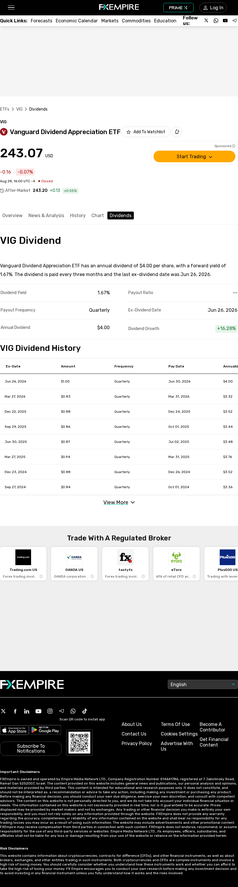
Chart (97, 215)
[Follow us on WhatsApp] (215, 20)
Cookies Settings (179, 734)
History (78, 215)
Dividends (120, 215)
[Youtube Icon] (38, 711)
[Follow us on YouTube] (225, 20)
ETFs (5, 109)
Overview (12, 215)
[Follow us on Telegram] (234, 20)
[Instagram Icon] (49, 711)
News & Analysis (46, 215)
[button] (11, 7)
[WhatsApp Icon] (73, 711)
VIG (19, 109)
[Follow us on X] (206, 20)
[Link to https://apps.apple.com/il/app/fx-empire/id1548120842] (14, 730)
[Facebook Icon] (15, 711)
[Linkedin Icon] (26, 711)
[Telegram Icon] (61, 711)
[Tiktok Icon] (84, 711)
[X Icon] (3, 711)
